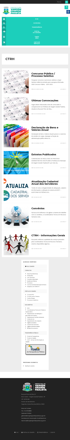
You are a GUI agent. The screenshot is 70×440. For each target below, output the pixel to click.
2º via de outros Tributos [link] (33, 296)
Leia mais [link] (62, 89)
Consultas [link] (28, 270)
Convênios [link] (37, 208)
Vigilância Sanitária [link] (31, 322)
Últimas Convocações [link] (44, 100)
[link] (12, 10)
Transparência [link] (43, 432)
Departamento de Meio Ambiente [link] (35, 317)
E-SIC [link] (17, 432)
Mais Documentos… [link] (34, 328)
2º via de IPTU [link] (30, 294)
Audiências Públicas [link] (32, 281)
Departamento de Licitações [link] (34, 321)
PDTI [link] (28, 308)
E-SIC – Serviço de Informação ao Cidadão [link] (34, 340)
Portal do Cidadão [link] (30, 291)
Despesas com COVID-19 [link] (33, 286)
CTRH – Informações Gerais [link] (48, 235)
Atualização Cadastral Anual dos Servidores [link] (44, 182)
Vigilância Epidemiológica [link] (33, 326)
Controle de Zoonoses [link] (33, 324)
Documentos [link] (29, 305)
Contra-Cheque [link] (31, 298)
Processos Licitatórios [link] (32, 300)
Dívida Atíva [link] (30, 275)
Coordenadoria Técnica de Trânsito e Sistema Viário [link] (35, 310)
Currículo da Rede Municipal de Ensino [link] (36, 284)
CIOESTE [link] (52, 432)
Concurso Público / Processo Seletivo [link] (43, 74)
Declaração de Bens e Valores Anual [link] (44, 128)
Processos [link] (29, 283)
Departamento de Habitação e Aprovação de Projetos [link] (33, 314)
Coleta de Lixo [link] (30, 319)
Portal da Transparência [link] (33, 336)
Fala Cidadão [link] (30, 266)
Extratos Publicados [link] (43, 154)
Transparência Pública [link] (31, 333)
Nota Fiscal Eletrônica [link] (32, 273)
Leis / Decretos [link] (31, 277)
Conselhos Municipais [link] (32, 279)
